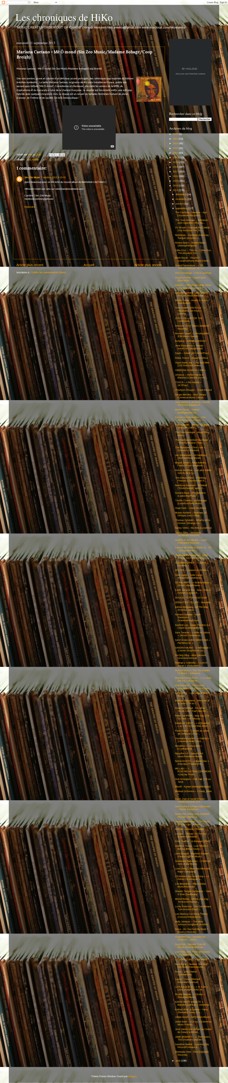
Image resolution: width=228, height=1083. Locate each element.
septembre (182, 208)
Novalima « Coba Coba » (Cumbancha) (188, 747)
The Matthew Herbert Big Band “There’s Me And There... (191, 441)
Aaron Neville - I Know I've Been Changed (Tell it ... (192, 426)
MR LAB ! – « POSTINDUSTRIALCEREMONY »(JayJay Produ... (193, 771)
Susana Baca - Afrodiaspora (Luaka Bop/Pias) (190, 494)
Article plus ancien (148, 265)
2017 (176, 171)
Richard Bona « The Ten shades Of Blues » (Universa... (192, 672)
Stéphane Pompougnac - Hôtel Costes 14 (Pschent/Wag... (191, 556)
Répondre (30, 207)
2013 (176, 190)
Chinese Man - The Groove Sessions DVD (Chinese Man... (193, 687)
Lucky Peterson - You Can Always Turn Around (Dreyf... (193, 908)
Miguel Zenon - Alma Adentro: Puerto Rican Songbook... (191, 464)
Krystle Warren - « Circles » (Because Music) (190, 995)
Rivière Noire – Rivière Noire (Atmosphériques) (190, 244)
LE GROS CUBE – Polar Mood (191, 959)
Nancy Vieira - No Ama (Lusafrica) (193, 527)
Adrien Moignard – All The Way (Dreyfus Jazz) (191, 608)
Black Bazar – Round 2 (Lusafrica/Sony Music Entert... (192, 259)
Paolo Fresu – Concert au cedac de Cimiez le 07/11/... (192, 732)
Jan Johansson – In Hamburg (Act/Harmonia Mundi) (190, 456)
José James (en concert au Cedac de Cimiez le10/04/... (193, 1030)
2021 (176, 153)
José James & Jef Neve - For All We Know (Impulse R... (192, 403)
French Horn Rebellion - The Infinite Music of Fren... (190, 418)
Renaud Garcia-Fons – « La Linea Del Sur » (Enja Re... (193, 679)
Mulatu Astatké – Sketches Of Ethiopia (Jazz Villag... (191, 514)
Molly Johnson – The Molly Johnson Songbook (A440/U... (192, 923)
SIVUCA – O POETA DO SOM (191, 597)
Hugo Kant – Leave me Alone (190, 508)
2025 (176, 134)
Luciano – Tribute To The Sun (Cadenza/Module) (191, 835)
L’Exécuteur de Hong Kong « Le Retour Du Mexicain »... (192, 877)
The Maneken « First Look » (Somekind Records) (190, 449)
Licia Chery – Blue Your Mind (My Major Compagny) (192, 870)
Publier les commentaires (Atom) (48, 272)
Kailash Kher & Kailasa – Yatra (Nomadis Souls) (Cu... (191, 1011)
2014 (176, 185)
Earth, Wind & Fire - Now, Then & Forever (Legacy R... (193, 591)
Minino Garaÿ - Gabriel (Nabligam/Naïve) (187, 411)
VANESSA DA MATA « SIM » (190, 370)
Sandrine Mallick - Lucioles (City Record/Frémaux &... (192, 1045)
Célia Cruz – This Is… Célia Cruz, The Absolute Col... (193, 251)
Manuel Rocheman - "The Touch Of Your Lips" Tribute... (192, 823)
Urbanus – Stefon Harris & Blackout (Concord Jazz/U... (191, 376)
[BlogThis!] (53, 155)
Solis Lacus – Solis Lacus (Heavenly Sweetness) (188, 576)
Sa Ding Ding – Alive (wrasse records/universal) (190, 656)
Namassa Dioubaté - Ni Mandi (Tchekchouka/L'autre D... (191, 486)
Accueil (89, 265)
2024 (176, 138)
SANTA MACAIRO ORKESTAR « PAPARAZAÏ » (192, 641)
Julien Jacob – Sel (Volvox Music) (192, 1017)
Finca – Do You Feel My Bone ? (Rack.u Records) (191, 930)
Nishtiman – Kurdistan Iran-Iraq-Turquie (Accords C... (192, 236)
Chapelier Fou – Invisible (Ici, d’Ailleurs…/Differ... (190, 938)
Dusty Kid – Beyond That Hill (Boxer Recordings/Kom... (190, 945)
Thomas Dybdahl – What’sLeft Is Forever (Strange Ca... (192, 521)
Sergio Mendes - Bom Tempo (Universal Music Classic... (190, 396)
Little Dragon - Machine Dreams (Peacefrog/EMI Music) (192, 855)
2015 (176, 181)
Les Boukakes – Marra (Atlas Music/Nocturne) (190, 885)
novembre (181, 199)
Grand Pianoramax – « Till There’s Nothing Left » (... (190, 267)
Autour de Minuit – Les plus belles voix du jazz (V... (193, 471)
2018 (176, 167)
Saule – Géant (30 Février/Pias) (192, 353)
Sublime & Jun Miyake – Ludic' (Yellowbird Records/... (191, 541)
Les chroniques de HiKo (64, 17)
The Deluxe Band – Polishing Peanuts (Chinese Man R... (190, 479)
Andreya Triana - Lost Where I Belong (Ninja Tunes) (191, 847)
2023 (176, 143)
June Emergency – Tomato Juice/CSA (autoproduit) (189, 347)
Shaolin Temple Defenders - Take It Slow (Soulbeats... (193, 892)
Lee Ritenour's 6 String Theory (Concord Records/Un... (191, 915)
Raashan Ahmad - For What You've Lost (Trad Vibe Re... (191, 709)
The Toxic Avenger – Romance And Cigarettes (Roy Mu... (191, 221)
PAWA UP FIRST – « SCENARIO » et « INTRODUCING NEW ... (192, 724)
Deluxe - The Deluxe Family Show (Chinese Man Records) (193, 286)
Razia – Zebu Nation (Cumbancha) (186, 973)
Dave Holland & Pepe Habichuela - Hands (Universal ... (192, 808)
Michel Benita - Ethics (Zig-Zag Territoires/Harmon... (191, 900)
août (178, 1060)
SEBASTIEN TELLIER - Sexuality (192, 602)
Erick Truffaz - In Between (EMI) (192, 841)
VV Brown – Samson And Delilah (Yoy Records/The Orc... (192, 229)
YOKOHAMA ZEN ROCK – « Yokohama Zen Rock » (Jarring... (190, 310)
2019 (176, 162)
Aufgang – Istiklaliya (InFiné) (190, 341)
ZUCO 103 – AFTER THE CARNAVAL (188, 319)
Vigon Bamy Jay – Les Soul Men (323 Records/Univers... (192, 364)
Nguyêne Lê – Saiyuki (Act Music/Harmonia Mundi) (189, 755)
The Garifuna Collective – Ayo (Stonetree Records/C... (191, 214)
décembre (181, 194)
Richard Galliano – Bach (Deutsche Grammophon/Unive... (188, 617)
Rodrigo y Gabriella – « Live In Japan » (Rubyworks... (191, 664)
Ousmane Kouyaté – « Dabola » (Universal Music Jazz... (192, 740)
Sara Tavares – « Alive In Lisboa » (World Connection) (192, 634)
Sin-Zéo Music (32, 177)
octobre (180, 203)
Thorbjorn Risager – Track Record (193, 390)
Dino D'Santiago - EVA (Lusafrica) (193, 273)
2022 (176, 148)
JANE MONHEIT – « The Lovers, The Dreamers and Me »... (192, 1038)
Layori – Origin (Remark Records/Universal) (187, 980)
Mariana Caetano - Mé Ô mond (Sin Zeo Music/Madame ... (191, 294)
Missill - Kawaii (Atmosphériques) (193, 786)
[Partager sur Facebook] (60, 155)
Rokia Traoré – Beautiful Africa (191, 358)
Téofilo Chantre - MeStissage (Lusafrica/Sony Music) (191, 502)
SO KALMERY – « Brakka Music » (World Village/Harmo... (193, 584)
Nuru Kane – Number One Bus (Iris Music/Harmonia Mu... (191, 965)
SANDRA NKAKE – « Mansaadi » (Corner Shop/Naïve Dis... (193, 649)
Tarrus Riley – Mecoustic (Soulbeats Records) (188, 534)
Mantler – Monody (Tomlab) (189, 829)
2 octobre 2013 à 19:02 (53, 177)
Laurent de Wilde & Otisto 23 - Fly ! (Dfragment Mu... (193, 549)
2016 (176, 176)
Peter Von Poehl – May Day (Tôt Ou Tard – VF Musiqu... (192, 717)
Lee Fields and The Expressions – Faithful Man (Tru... (192, 953)
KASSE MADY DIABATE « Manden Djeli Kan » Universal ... (193, 1003)
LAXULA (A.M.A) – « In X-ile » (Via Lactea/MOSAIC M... (191, 988)
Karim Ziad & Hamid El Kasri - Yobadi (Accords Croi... (191, 800)
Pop (29, 159)
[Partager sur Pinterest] (63, 155)
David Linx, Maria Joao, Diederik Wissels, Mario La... (192, 815)
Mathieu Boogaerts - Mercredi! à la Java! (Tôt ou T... (192, 702)
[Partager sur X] (57, 155)
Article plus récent (29, 265)
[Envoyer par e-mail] (50, 155)
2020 (176, 157)
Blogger (132, 1076)
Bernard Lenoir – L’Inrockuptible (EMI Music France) (192, 335)
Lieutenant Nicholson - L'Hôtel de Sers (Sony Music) (192, 862)
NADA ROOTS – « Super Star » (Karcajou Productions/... (192, 762)
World (35, 159)
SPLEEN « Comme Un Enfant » (191, 570)
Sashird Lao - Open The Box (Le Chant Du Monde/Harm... (192, 626)
